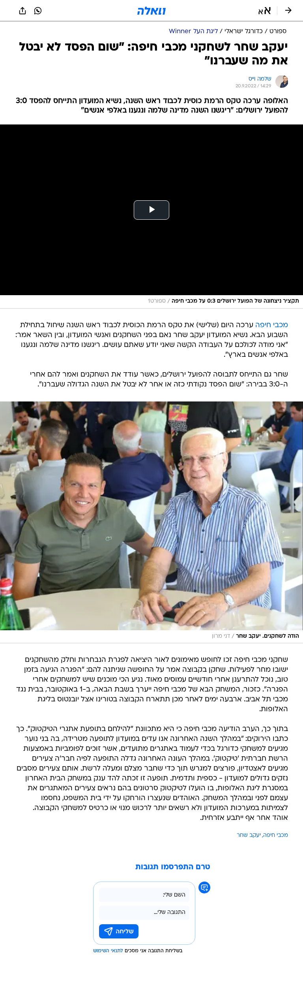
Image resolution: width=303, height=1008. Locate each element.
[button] (264, 10)
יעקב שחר (249, 835)
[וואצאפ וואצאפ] (38, 11)
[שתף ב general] (22, 10)
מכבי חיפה (271, 325)
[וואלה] (151, 11)
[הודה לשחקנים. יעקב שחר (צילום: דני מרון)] (151, 522)
